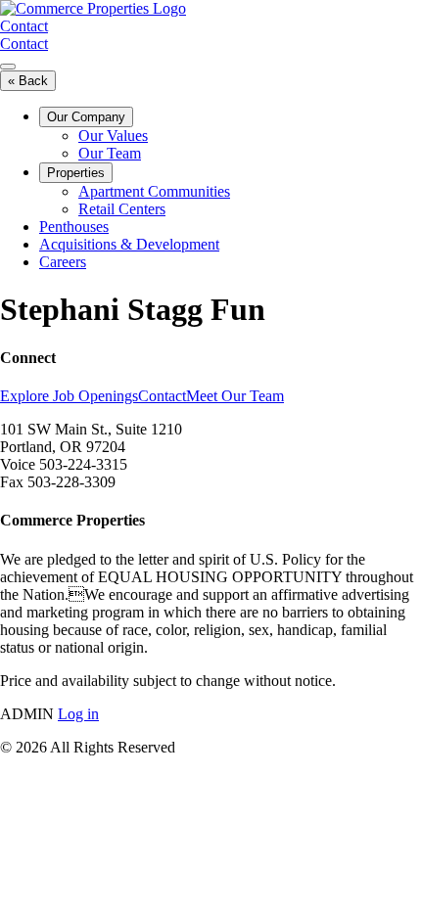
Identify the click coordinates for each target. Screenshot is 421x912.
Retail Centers (121, 209)
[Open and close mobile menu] (8, 66)
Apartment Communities (154, 191)
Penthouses (74, 226)
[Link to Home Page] (93, 8)
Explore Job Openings (69, 396)
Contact (24, 26)
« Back (28, 80)
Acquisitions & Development (129, 244)
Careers (62, 261)
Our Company (86, 117)
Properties (76, 172)
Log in (78, 714)
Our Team (109, 153)
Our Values (113, 135)
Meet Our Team (235, 396)
